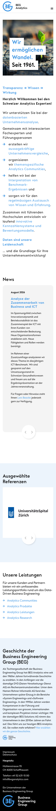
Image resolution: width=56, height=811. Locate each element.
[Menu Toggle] (52, 8)
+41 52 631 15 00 (20, 775)
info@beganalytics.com (15, 779)
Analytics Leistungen (20, 612)
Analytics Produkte (19, 606)
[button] (25, 432)
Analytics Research (19, 618)
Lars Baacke (24, 397)
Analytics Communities (22, 601)
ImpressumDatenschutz (10, 753)
